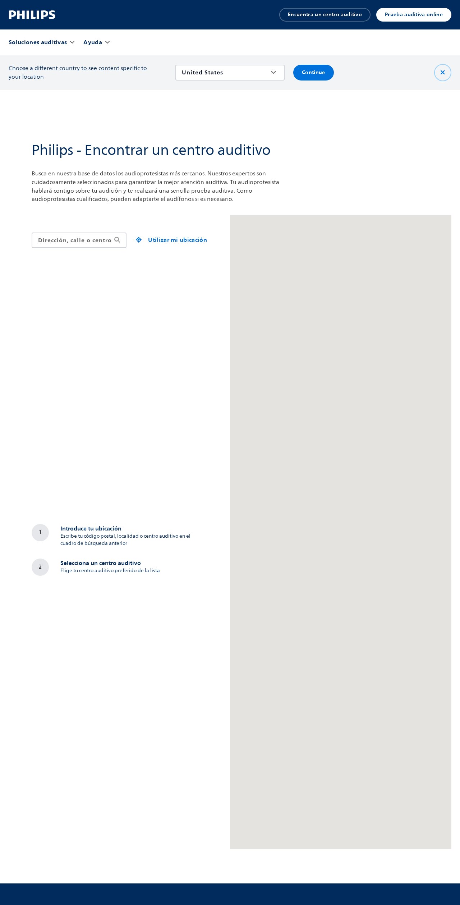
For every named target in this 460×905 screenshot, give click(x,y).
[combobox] (225, 72)
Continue (313, 72)
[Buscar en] (117, 240)
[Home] (32, 14)
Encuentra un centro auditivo (325, 14)
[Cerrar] (442, 72)
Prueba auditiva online (414, 14)
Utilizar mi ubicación (177, 240)
